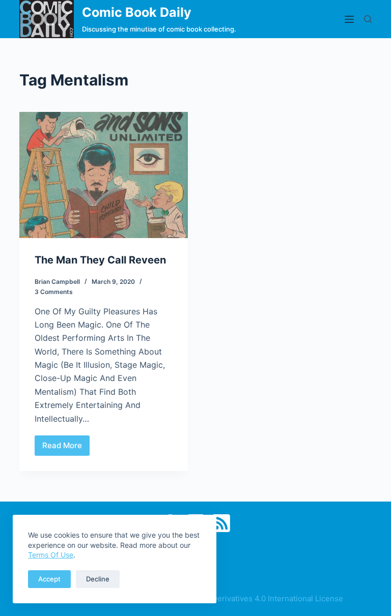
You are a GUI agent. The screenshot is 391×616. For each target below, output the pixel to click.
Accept (49, 579)
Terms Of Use (50, 554)
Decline (97, 579)
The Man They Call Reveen (100, 260)
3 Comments (54, 292)
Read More (66, 448)
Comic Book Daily (136, 12)
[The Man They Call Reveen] (103, 175)
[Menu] (349, 19)
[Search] (368, 19)
